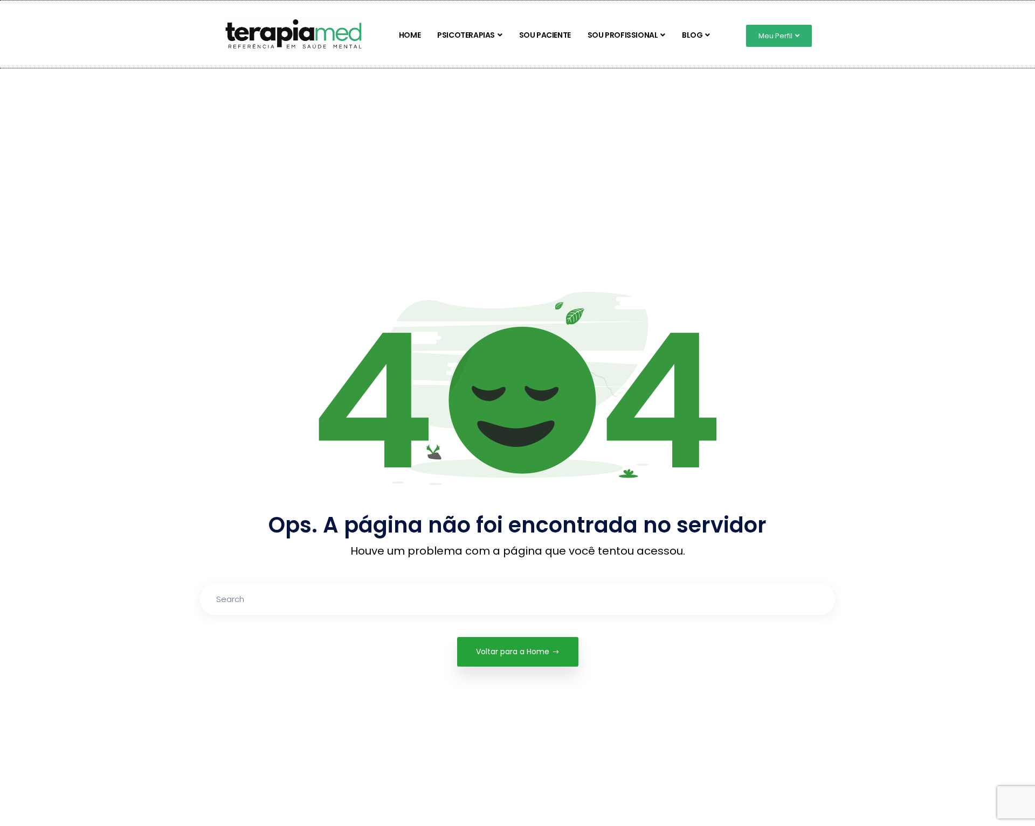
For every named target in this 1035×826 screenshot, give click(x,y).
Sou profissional (623, 35)
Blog (692, 35)
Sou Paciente (545, 35)
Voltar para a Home (512, 651)
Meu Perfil (775, 36)
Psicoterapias (466, 35)
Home (409, 35)
